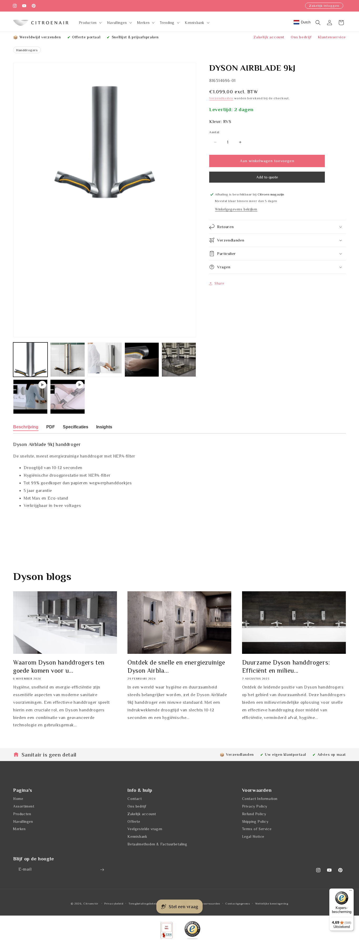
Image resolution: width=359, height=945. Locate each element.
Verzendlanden (240, 754)
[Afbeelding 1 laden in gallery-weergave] (30, 359)
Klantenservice (332, 37)
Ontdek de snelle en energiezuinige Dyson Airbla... (176, 666)
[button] (90, 22)
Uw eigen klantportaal (285, 754)
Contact (134, 799)
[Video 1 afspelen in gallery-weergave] (30, 396)
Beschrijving (25, 427)
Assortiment (23, 806)
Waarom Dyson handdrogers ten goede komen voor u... (59, 666)
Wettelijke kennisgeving (271, 903)
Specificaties (75, 427)
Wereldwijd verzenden (40, 37)
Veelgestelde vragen (144, 829)
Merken (19, 829)
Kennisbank (137, 837)
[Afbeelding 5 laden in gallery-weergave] (179, 359)
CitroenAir (90, 903)
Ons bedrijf (301, 37)
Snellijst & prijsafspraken (135, 37)
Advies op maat (331, 754)
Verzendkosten (221, 98)
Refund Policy (254, 814)
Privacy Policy (254, 806)
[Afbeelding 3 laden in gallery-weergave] (105, 359)
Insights (104, 427)
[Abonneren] (102, 870)
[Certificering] (192, 930)
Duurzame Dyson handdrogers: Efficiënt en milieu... (286, 666)
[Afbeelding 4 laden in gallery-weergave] (142, 359)
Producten (22, 814)
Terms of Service (257, 829)
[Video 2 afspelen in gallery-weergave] (67, 396)
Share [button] (219, 283)
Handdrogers (27, 50)
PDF (50, 427)
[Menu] (350, 891)
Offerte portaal (86, 37)
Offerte (133, 821)
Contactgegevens (237, 903)
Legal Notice (253, 837)
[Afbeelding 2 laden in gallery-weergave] (67, 359)
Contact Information (260, 799)
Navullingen (23, 821)
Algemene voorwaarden (203, 903)
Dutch (306, 22)
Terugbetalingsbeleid (143, 903)
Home (18, 799)
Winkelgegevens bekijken (236, 209)
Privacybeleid (113, 903)
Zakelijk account (269, 37)
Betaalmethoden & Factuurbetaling (157, 844)
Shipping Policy (255, 821)
